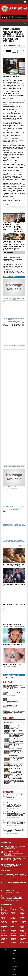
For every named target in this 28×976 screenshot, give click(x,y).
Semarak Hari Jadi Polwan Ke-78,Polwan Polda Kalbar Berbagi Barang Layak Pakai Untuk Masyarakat (16, 782)
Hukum (8, 209)
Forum (14, 969)
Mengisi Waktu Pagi (12, 705)
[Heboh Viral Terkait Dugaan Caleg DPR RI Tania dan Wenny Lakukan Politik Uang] (23, 939)
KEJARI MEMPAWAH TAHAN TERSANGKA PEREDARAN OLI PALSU (13, 260)
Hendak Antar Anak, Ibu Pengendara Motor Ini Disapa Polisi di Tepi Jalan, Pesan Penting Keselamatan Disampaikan (14, 320)
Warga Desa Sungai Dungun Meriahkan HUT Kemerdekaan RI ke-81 (14, 846)
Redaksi (14, 956)
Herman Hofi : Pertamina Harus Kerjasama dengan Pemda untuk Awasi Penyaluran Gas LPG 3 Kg (14, 346)
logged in (10, 677)
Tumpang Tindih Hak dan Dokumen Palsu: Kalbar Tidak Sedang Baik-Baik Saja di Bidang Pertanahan (16, 876)
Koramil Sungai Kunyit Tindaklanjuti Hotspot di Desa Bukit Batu (15, 727)
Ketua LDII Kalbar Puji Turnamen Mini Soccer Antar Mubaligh (16, 711)
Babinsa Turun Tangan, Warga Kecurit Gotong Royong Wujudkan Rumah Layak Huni (16, 740)
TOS (14, 961)
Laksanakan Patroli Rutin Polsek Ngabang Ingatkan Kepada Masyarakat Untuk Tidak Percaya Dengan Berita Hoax (14, 542)
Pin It (13, 50)
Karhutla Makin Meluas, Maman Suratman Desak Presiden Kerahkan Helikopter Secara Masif (15, 853)
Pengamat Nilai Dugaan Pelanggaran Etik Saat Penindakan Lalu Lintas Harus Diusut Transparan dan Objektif (14, 268)
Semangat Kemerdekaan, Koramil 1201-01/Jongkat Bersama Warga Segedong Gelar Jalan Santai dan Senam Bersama (16, 753)
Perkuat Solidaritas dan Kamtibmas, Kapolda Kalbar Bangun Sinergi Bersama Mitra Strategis (15, 776)
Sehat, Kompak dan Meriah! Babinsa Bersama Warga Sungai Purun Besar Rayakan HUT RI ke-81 (16, 759)
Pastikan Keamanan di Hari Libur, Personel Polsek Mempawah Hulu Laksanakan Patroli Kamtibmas (14, 897)
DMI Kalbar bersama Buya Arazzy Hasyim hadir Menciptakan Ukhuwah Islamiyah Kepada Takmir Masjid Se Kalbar (14, 525)
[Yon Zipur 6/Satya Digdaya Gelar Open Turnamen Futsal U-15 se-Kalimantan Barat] (4, 911)
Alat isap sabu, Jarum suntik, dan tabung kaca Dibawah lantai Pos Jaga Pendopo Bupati (16, 700)
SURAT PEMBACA (14, 966)
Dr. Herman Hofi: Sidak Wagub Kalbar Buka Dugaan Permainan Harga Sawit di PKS (13, 256)
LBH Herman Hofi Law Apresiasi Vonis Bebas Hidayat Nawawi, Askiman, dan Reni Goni (14, 263)
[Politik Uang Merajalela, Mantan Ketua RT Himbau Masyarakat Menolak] (4, 930)
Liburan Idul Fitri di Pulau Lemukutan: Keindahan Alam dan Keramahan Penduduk (16, 884)
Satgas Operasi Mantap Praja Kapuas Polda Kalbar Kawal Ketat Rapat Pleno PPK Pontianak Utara (16, 822)
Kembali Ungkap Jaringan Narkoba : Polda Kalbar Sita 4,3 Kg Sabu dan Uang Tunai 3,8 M (14, 272)
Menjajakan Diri (10, 890)
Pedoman (14, 958)
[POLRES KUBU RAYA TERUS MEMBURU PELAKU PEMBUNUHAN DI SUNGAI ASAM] (23, 930)
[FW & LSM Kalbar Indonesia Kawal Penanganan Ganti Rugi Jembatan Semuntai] (23, 911)
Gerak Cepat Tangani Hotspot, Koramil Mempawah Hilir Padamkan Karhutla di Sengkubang (16, 746)
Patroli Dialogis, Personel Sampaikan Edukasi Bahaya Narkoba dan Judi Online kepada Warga (14, 467)
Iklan (14, 972)
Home (14, 953)
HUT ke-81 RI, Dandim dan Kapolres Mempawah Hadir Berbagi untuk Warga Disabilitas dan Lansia (16, 770)
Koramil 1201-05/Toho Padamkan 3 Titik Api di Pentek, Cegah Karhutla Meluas (14, 859)
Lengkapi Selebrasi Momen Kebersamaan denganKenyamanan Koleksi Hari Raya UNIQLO (16, 687)
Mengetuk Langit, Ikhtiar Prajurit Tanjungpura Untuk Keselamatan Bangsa (16, 830)
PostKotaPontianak (7, 47)
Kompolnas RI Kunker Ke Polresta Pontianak (14, 693)
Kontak (14, 974)
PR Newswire (14, 964)
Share (4, 50)
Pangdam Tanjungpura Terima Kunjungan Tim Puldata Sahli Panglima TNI (15, 796)
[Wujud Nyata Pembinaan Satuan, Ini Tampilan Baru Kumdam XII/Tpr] (14, 920)
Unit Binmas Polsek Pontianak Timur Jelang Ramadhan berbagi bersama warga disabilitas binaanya (14, 298)
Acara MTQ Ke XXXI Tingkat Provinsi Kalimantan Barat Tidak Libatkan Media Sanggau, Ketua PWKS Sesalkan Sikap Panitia (14, 508)
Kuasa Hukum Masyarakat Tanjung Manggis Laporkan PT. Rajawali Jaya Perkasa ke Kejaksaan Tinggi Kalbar (15, 804)
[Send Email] (23, 50)
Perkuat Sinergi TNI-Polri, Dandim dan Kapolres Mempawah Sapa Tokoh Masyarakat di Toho (16, 764)
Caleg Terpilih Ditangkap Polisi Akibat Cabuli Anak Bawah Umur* (14, 487)
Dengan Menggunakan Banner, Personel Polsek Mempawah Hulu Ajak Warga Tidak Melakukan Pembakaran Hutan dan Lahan (16, 813)
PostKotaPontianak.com (16, 949)
